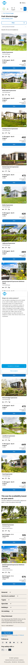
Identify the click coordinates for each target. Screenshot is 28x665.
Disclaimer (14, 662)
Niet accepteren (14, 371)
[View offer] (7, 9)
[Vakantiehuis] (4, 9)
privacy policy (15, 635)
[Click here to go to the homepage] (4, 3)
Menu (23, 3)
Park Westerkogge (8, 13)
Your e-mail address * (7, 625)
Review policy (21, 662)
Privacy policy (7, 662)
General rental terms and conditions (14, 660)
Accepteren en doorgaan (13, 366)
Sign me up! (7, 633)
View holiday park (7, 18)
